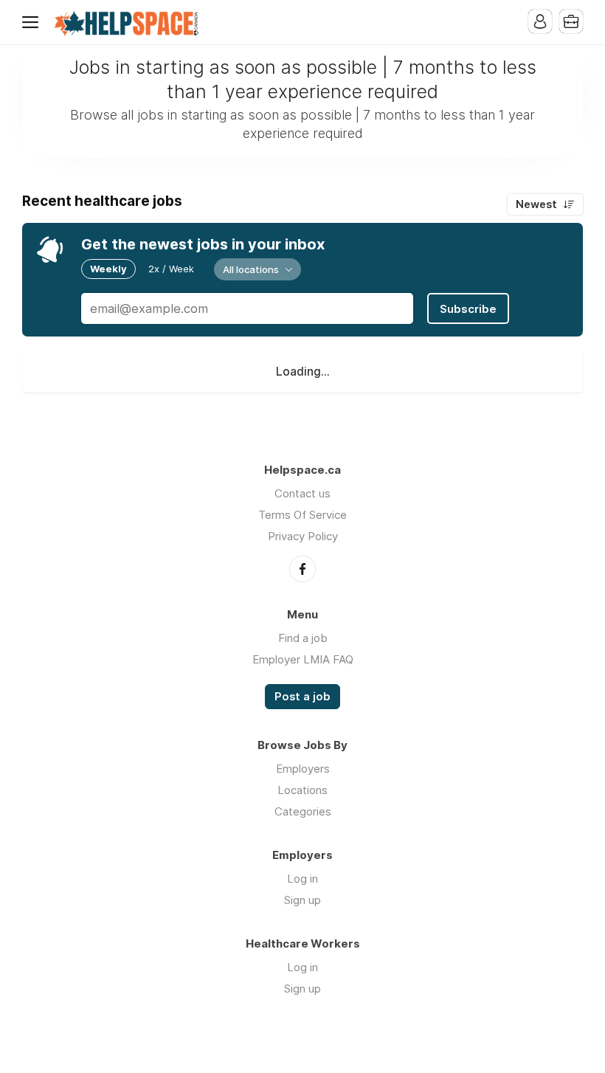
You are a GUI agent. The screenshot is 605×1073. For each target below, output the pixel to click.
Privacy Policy (303, 536)
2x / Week (171, 269)
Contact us (302, 493)
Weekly (108, 269)
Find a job (303, 638)
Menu (33, 22)
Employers (303, 769)
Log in (302, 879)
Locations (302, 790)
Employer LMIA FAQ (302, 659)
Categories (302, 811)
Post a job (302, 696)
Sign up (302, 900)
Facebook (302, 569)
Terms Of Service (302, 515)
